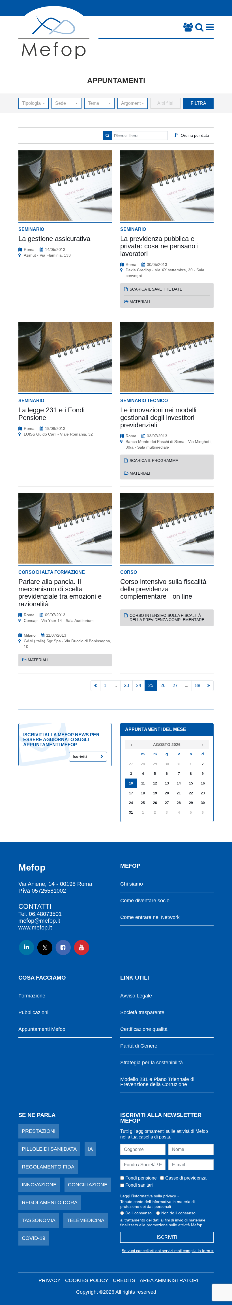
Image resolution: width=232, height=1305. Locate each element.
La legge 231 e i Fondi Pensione (51, 413)
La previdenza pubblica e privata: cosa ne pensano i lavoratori (159, 246)
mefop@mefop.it (39, 921)
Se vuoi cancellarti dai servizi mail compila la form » (168, 1250)
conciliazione (88, 1184)
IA (90, 1149)
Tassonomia (38, 1220)
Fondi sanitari (139, 1185)
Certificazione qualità (143, 1029)
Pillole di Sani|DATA (49, 1149)
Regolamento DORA (50, 1202)
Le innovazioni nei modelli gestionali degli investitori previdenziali (158, 417)
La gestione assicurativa (54, 238)
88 (197, 685)
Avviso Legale (136, 996)
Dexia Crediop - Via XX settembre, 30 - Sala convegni (165, 273)
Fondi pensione (141, 1178)
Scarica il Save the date (156, 289)
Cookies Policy (86, 1280)
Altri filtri (165, 103)
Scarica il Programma (154, 460)
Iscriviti (80, 756)
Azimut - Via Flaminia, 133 (47, 255)
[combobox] (33, 103)
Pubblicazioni (33, 1012)
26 (163, 685)
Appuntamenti (116, 80)
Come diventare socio (144, 900)
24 (138, 685)
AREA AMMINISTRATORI (169, 1280)
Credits (124, 1280)
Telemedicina (85, 1220)
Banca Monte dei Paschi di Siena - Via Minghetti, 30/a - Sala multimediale (169, 444)
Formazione (31, 996)
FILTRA (198, 103)
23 (126, 685)
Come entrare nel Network (150, 917)
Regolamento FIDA (48, 1167)
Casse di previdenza (186, 1178)
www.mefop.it (35, 927)
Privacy (49, 1280)
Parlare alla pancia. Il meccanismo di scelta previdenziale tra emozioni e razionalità (60, 593)
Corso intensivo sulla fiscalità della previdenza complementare (167, 617)
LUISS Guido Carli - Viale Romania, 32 (58, 434)
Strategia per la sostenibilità (151, 1062)
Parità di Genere (138, 1046)
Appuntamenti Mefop (41, 1029)
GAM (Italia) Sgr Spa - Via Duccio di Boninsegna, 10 (67, 644)
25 (150, 685)
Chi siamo (131, 884)
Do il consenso (138, 1213)
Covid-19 (33, 1238)
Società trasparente (142, 1012)
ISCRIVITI (167, 1237)
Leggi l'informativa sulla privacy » (149, 1196)
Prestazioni (38, 1131)
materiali (140, 301)
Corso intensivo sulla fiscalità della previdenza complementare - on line (163, 589)
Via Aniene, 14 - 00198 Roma (55, 884)
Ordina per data (195, 135)
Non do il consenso (178, 1213)
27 (175, 685)
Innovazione (39, 1184)
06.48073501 (45, 914)
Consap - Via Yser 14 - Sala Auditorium (59, 620)
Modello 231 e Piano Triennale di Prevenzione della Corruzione (157, 1082)
